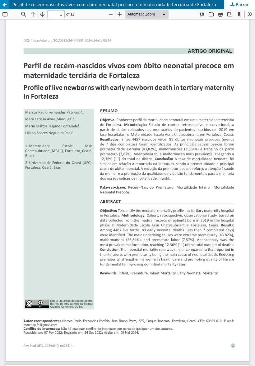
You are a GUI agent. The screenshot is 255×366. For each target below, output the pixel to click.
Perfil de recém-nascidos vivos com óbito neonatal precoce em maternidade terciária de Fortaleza (114, 4)
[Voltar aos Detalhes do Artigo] (4, 4)
